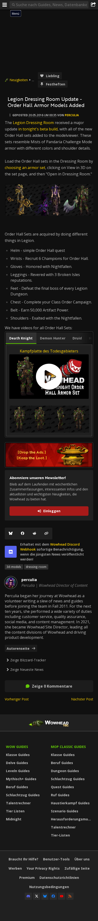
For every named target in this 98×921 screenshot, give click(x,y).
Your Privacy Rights (43, 868)
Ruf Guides (60, 795)
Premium (27, 877)
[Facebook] (23, 533)
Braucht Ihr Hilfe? (23, 859)
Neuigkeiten (19, 80)
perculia (72, 115)
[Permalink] (46, 533)
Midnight (13, 819)
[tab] (21, 338)
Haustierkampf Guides (70, 803)
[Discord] (28, 896)
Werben (15, 868)
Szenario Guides (64, 811)
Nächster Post (82, 699)
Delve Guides (17, 763)
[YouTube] (61, 896)
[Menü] (5, 4)
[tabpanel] (49, 390)
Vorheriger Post (17, 699)
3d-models (14, 567)
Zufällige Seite (77, 868)
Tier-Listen (60, 835)
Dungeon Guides (65, 771)
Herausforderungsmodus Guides (72, 819)
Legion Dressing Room (33, 122)
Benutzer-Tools (56, 859)
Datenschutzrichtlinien (59, 877)
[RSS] (70, 896)
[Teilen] (93, 4)
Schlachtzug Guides (23, 795)
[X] (36, 896)
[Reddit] (34, 533)
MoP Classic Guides (68, 746)
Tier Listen (15, 811)
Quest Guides (62, 787)
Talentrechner (18, 803)
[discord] (11, 552)
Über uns (82, 859)
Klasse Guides (18, 754)
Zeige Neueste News (27, 669)
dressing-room (36, 567)
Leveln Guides (18, 771)
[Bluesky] (11, 533)
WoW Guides (17, 746)
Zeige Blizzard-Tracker (28, 660)
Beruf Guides (17, 787)
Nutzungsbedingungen (49, 887)
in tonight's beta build (38, 129)
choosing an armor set (25, 167)
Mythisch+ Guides (21, 779)
